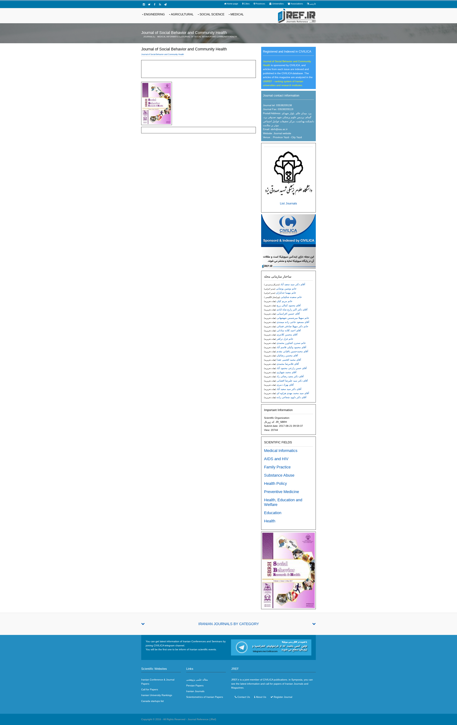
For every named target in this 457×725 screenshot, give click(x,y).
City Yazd (296, 137)
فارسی (312, 4)
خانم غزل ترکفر (285, 338)
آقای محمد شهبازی (286, 372)
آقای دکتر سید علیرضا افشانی (292, 380)
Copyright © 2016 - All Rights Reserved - (164, 719)
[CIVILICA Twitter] (149, 4)
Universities (278, 4)
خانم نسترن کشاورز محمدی (291, 343)
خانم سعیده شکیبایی (291, 297)
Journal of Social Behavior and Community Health (209, 37)
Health (269, 521)
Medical (237, 14)
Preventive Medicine (281, 491)
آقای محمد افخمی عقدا (289, 359)
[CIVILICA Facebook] (154, 4)
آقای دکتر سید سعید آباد (292, 284)
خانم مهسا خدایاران (286, 292)
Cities (247, 4)
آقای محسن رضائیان (287, 355)
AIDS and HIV (276, 459)
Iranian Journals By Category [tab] (228, 624)
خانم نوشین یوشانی (286, 288)
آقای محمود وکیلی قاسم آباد (291, 347)
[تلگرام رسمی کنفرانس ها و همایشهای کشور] (165, 4)
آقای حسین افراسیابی (288, 313)
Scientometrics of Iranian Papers (204, 697)
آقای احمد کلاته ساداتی (289, 330)
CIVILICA (268, 679)
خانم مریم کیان (284, 301)
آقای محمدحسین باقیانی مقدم (292, 351)
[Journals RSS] (160, 4)
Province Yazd (280, 137)
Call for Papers (149, 689)
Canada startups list (152, 701)
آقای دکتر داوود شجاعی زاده (291, 397)
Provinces (260, 4)
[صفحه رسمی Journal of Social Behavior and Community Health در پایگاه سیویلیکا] (288, 241)
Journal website (282, 133)
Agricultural (182, 14)
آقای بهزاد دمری (285, 384)
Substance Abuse (279, 475)
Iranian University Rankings (156, 695)
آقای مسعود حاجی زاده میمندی (293, 322)
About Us (261, 697)
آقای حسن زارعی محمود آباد (292, 368)
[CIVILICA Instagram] (144, 4)
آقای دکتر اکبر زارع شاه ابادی (292, 309)
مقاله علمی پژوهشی (197, 679)
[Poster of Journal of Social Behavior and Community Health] (288, 570)
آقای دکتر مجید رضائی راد (290, 376)
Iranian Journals (195, 691)
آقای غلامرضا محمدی (288, 363)
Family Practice (277, 467)
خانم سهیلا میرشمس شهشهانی (293, 317)
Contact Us (243, 697)
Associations (297, 4)
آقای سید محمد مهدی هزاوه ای (293, 393)
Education (272, 513)
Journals (148, 37)
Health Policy (275, 483)
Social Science (212, 14)
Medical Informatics (168, 37)
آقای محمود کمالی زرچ (289, 305)
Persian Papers (195, 685)
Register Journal (283, 697)
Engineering (154, 14)
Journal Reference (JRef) (202, 719)
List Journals (288, 203)
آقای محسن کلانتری (287, 334)
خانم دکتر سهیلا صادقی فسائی (292, 326)
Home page (232, 4)
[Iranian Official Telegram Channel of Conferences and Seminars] (271, 647)
